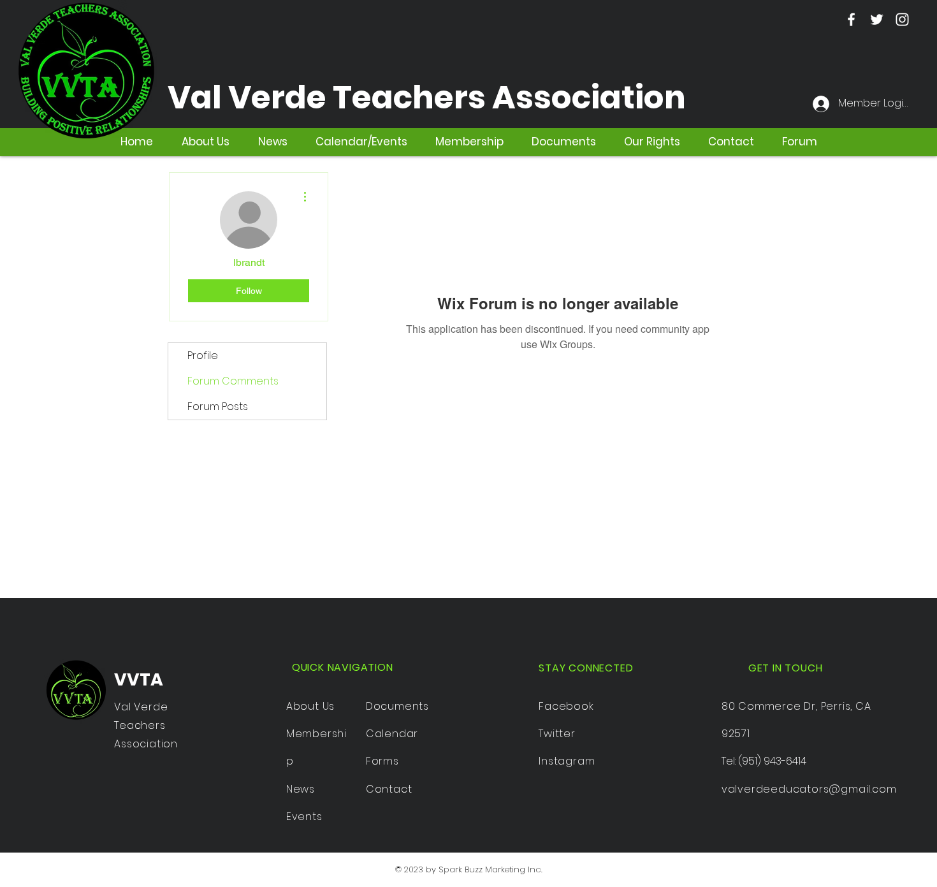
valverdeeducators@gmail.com (809, 789)
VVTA (138, 679)
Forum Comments (233, 381)
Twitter (557, 733)
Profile (202, 355)
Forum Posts (217, 406)
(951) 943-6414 (772, 761)
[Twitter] (876, 19)
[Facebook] (851, 19)
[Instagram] (902, 19)
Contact (389, 789)
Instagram (567, 761)
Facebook (566, 706)
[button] (564, 141)
